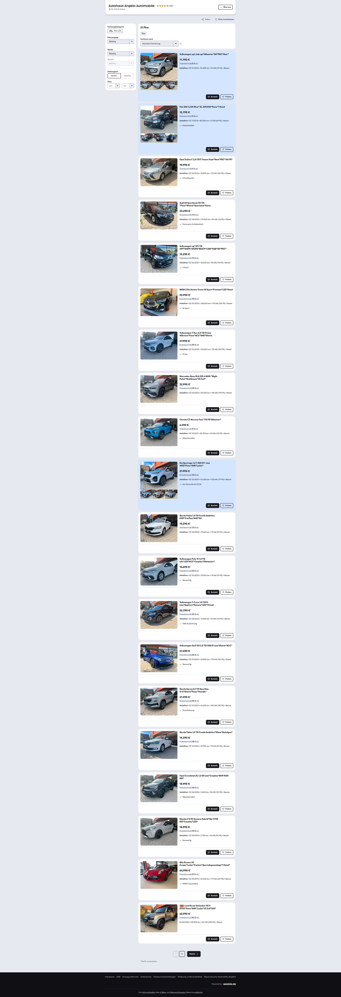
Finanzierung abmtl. (189, 63)
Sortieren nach (146, 39)
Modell (110, 59)
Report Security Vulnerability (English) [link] (220, 977)
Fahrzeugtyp (112, 37)
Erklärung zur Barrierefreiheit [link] (190, 977)
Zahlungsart (112, 71)
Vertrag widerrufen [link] (130, 977)
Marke (110, 49)
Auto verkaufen (148, 992)
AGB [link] (118, 977)
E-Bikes (163, 992)
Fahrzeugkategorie (115, 27)
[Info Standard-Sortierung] (181, 44)
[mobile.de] (229, 984)
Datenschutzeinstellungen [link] (165, 977)
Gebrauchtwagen (178, 992)
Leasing (127, 76)
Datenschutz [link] (146, 977)
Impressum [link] (109, 977)
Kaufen (114, 76)
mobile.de (198, 992)
